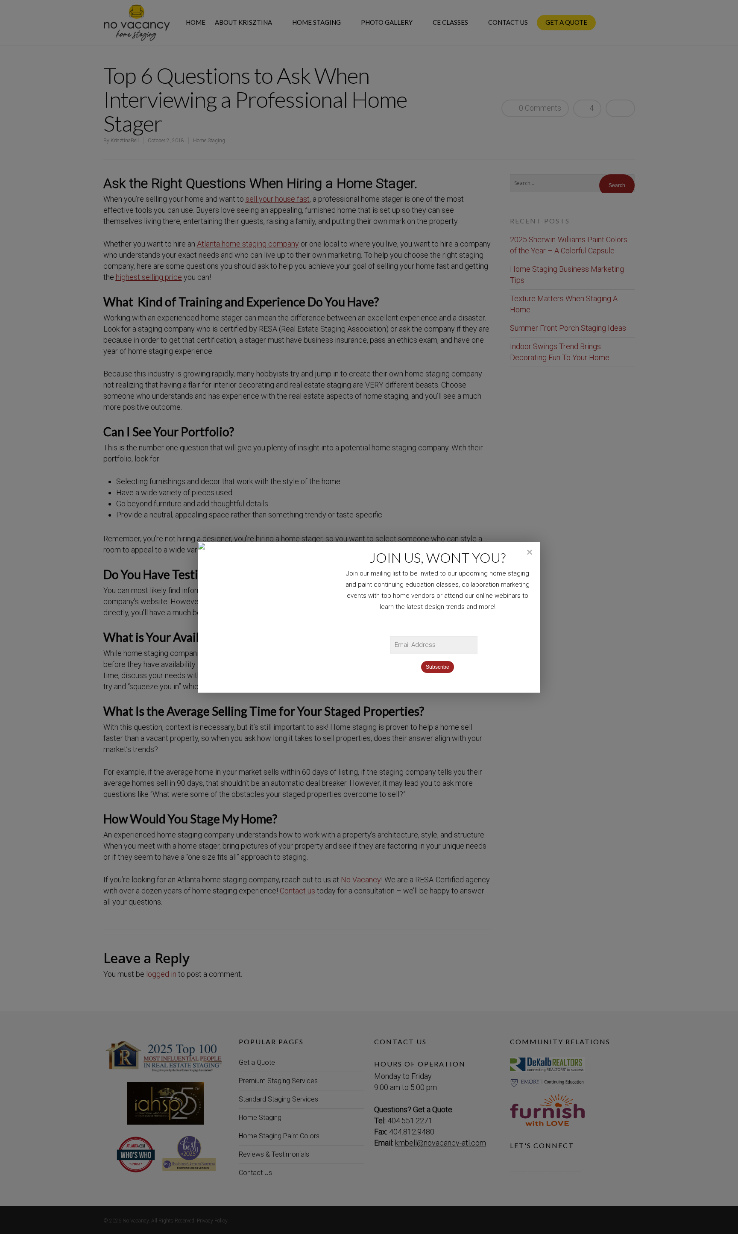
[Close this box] (529, 552)
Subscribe (437, 667)
